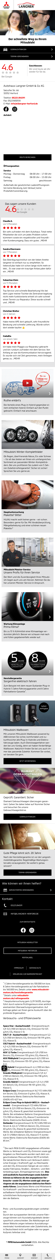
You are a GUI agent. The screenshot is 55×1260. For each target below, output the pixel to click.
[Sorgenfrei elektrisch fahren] (27, 661)
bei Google (22, 212)
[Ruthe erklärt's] (27, 383)
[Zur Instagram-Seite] (14, 109)
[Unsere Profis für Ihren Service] (27, 552)
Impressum (18, 968)
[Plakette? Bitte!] (27, 494)
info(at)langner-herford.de (24, 103)
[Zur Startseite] (21, 5)
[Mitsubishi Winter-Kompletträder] (27, 434)
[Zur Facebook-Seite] (6, 109)
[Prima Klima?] (27, 606)
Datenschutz (35, 968)
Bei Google (7, 76)
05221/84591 (18, 97)
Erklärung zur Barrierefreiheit (27, 974)
